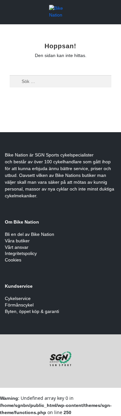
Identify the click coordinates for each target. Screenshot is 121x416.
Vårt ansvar (16, 247)
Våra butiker (17, 240)
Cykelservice (18, 298)
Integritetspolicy (21, 253)
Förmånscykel (19, 304)
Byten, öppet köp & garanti (32, 311)
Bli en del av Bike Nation (29, 234)
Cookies (13, 259)
